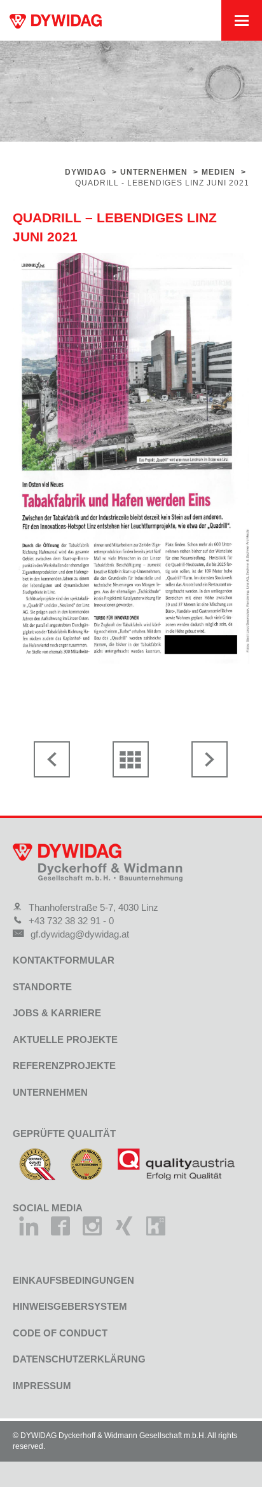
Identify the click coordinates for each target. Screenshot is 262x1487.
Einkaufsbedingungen (73, 1280)
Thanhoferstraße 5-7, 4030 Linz (93, 907)
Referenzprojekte (64, 1065)
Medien (218, 172)
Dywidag (85, 172)
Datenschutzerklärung (79, 1359)
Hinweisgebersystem (70, 1306)
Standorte (42, 986)
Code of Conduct (60, 1333)
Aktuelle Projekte (65, 1039)
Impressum (42, 1385)
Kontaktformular (63, 960)
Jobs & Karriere (57, 1012)
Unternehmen (154, 172)
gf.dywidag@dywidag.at (80, 934)
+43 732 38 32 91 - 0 (71, 920)
